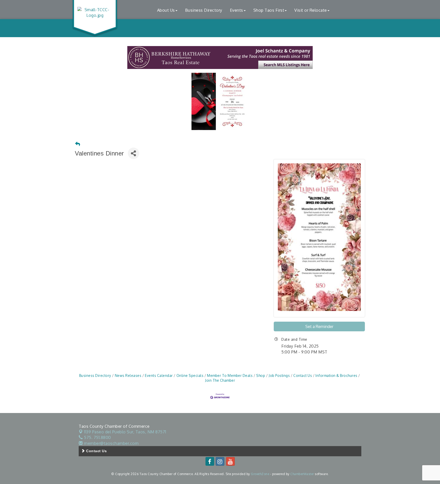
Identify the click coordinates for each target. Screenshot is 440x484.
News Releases (128, 375)
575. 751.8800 (97, 437)
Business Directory (203, 10)
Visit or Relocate (310, 10)
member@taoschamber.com (111, 443)
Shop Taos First (268, 10)
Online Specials (189, 375)
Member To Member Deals (230, 375)
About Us (166, 10)
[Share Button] (133, 153)
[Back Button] (77, 144)
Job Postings (279, 375)
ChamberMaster (302, 474)
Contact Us (302, 375)
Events (236, 10)
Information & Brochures (336, 375)
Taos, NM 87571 (125, 431)
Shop (260, 375)
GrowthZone (260, 474)
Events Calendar (159, 375)
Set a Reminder (319, 326)
